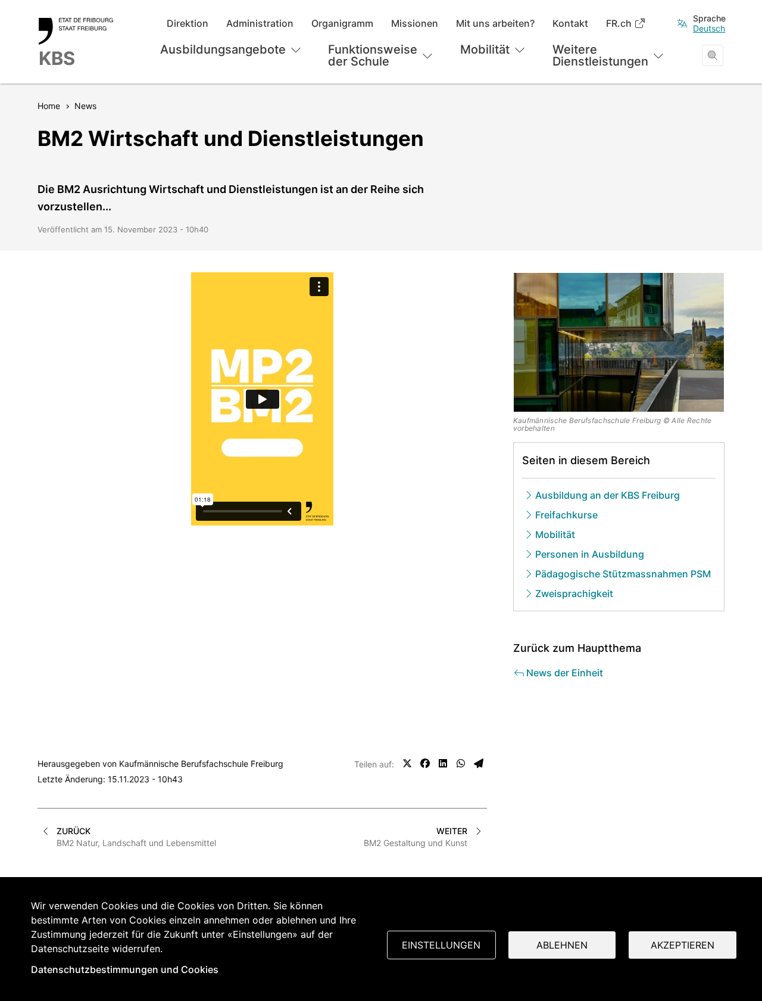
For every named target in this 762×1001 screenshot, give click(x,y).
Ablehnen (562, 945)
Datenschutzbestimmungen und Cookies (124, 969)
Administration (259, 23)
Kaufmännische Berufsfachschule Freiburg (201, 763)
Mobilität (485, 49)
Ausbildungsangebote (223, 49)
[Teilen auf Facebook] (425, 763)
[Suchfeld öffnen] (712, 55)
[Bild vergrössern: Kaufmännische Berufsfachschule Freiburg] (619, 342)
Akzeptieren (682, 945)
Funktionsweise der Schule (372, 55)
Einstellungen (441, 945)
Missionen (414, 23)
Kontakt (570, 23)
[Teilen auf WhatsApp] (461, 763)
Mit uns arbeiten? (495, 23)
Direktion (187, 23)
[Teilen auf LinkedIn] (443, 763)
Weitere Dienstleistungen (600, 55)
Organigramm (342, 23)
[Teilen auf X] (407, 763)
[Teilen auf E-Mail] (478, 763)
